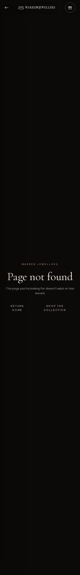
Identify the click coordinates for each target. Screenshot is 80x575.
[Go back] (9, 7)
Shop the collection (55, 308)
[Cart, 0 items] (70, 7)
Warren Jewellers (40, 7)
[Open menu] (23, 7)
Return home (17, 308)
